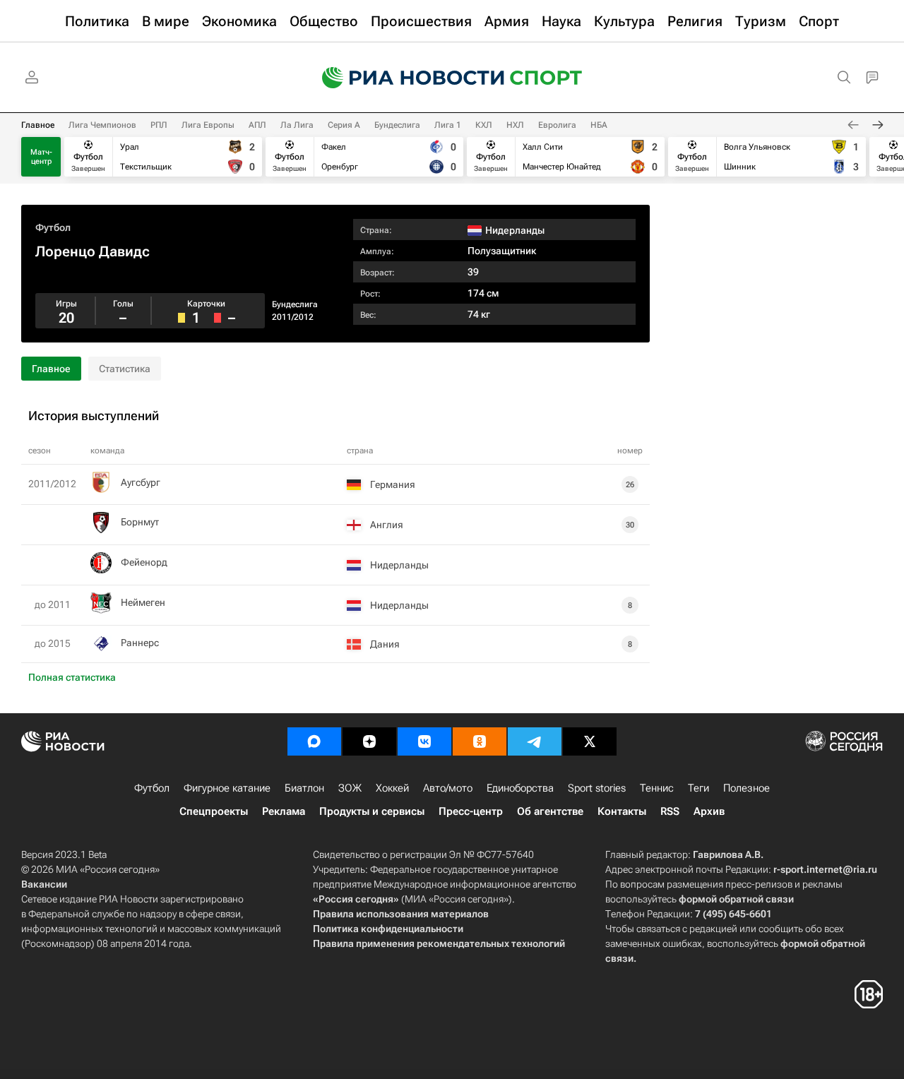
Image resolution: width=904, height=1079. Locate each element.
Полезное (746, 788)
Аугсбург (140, 482)
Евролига (557, 125)
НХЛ (515, 125)
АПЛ (257, 125)
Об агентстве (550, 811)
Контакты (621, 811)
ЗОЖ (350, 788)
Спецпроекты (213, 811)
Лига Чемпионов (102, 125)
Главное (37, 125)
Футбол (53, 227)
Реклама (283, 811)
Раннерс (140, 642)
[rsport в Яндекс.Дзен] (369, 741)
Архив (709, 811)
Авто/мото (447, 788)
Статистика (124, 368)
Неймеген (143, 602)
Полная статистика (72, 677)
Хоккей (392, 788)
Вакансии (44, 884)
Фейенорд (144, 562)
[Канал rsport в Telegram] (534, 741)
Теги (698, 788)
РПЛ (158, 125)
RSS (669, 811)
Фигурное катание (227, 788)
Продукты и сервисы (371, 811)
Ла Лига (297, 125)
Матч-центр (41, 157)
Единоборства (520, 788)
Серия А (344, 125)
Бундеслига (397, 125)
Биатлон (304, 788)
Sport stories (597, 788)
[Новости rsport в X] (590, 741)
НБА (598, 125)
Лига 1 (447, 125)
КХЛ (483, 125)
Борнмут (140, 521)
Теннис (657, 788)
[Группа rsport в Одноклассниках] (479, 741)
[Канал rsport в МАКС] (314, 741)
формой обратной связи (736, 899)
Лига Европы (208, 125)
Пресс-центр (471, 811)
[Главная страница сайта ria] (404, 77)
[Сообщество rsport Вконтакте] (424, 741)
